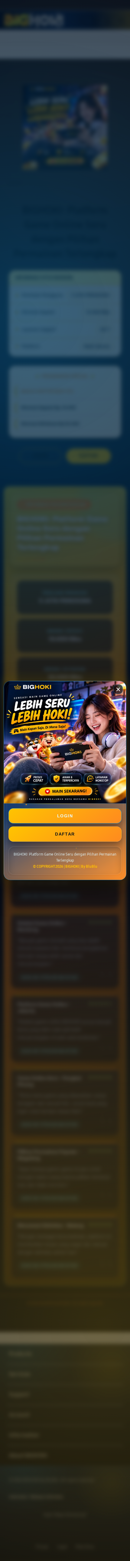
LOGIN (65, 815)
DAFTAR (65, 834)
